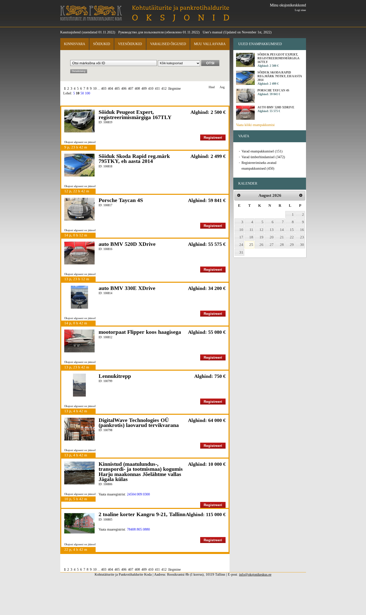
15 (292, 230)
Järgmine (174, 88)
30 (302, 245)
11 (251, 230)
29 (292, 245)
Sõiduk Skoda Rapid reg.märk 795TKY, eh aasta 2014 (134, 158)
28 (282, 245)
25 (251, 245)
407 (130, 88)
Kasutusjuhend (70, 32)
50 (82, 93)
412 (164, 88)
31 (241, 252)
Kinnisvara (74, 44)
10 (95, 88)
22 (292, 237)
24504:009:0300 (138, 494)
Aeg (222, 87)
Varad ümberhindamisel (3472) (263, 157)
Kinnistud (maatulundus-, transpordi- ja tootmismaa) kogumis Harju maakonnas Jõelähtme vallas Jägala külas (141, 471)
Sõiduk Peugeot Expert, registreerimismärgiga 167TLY (135, 114)
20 (272, 237)
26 (261, 245)
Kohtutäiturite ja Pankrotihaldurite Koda (91, 13)
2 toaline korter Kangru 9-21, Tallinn (142, 514)
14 (282, 230)
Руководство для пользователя (141, 32)
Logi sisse (300, 9)
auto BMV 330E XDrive (127, 288)
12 (261, 230)
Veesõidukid (130, 44)
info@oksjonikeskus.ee (255, 574)
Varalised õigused (168, 44)
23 (302, 237)
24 (241, 245)
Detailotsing (78, 71)
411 (157, 88)
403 (103, 88)
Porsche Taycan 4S (121, 200)
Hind (212, 87)
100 (87, 93)
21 (282, 237)
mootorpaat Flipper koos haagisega (140, 332)
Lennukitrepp (115, 376)
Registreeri (213, 137)
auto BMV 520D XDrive (127, 244)
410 (150, 88)
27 (272, 245)
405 (117, 88)
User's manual (212, 32)
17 (241, 237)
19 (261, 237)
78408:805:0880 (138, 529)
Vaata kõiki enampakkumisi (255, 125)
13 (272, 230)
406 (123, 88)
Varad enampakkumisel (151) (262, 151)
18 (251, 237)
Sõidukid (101, 44)
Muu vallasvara (210, 44)
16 (302, 230)
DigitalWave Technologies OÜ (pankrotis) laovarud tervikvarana (139, 422)
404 (110, 88)
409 (144, 88)
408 (137, 88)
